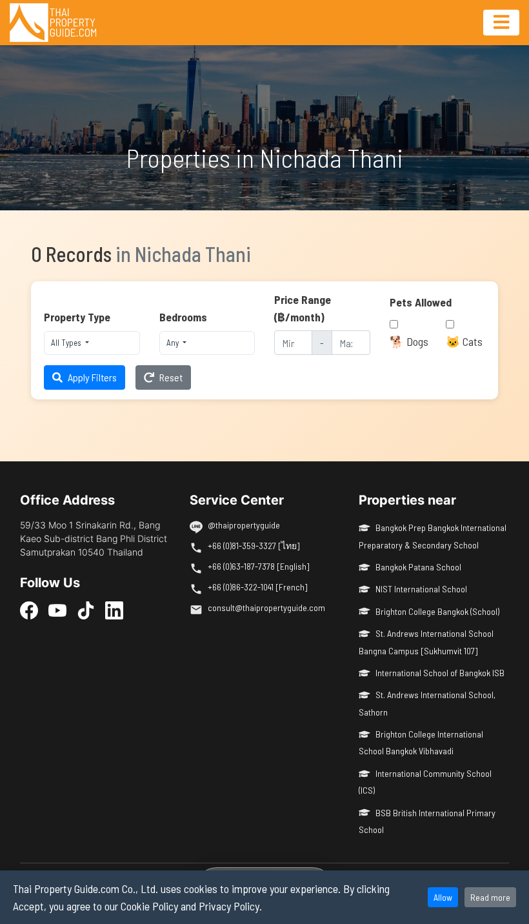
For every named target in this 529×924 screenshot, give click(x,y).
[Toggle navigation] (501, 22)
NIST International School (421, 588)
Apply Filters (92, 377)
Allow (443, 897)
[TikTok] (86, 610)
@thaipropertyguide (244, 524)
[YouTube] (57, 610)
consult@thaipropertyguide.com (266, 607)
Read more (490, 897)
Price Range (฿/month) (302, 307)
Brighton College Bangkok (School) (437, 611)
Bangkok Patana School (418, 566)
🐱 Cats (464, 341)
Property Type (77, 317)
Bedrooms (183, 317)
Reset (171, 377)
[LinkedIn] (114, 610)
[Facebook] (29, 610)
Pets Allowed (421, 302)
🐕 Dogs (409, 341)
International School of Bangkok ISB (439, 672)
